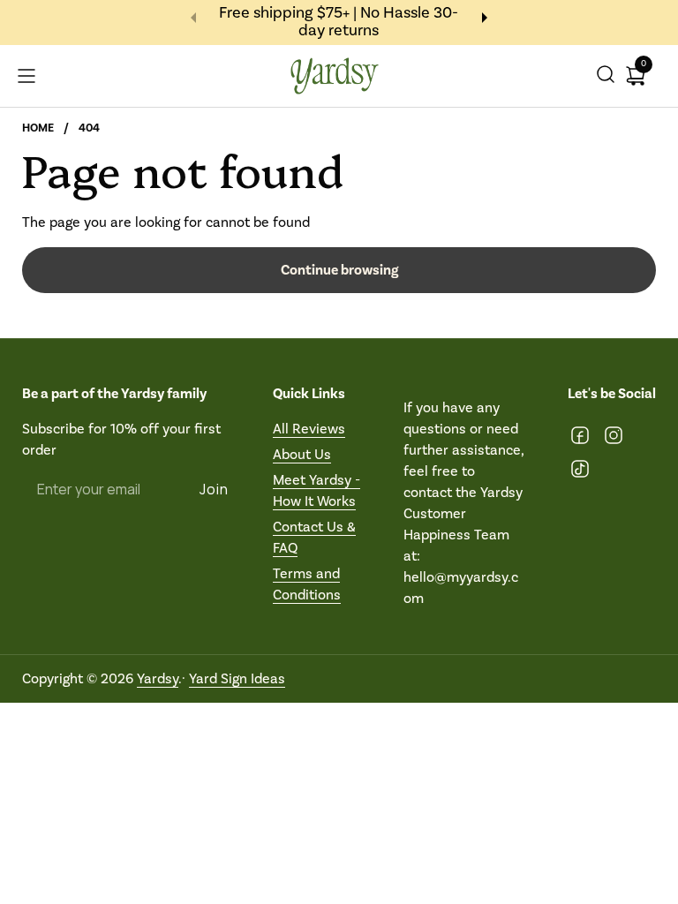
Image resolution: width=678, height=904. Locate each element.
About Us (302, 454)
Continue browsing (339, 270)
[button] (605, 76)
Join (214, 489)
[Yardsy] (335, 76)
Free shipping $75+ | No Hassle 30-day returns (338, 22)
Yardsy (157, 678)
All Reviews (309, 428)
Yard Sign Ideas (237, 678)
